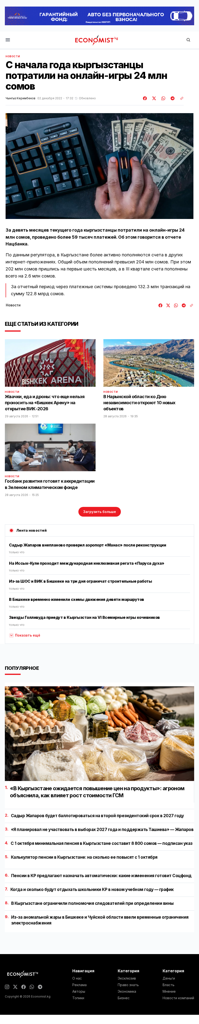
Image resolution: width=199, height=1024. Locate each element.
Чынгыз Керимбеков (20, 98)
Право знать (128, 985)
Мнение (169, 991)
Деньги (169, 978)
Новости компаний (178, 998)
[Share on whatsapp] (162, 98)
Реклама (79, 985)
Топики (78, 998)
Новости (13, 56)
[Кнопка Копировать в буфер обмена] (180, 98)
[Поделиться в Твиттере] (153, 98)
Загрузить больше (99, 512)
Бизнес (124, 998)
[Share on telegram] (171, 98)
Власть (168, 985)
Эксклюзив (127, 978)
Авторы (78, 991)
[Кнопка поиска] (188, 40)
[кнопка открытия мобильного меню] (8, 40)
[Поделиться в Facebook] (145, 98)
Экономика (127, 991)
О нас (77, 978)
